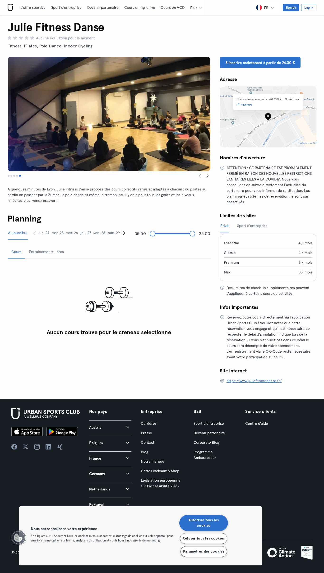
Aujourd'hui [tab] (17, 232)
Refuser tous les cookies (204, 538)
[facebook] (14, 447)
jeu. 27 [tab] (85, 232)
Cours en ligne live (139, 7)
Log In (308, 7)
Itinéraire (247, 104)
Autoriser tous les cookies (204, 523)
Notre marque (152, 461)
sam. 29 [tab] (113, 232)
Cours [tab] (16, 251)
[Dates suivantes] (124, 233)
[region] (140, 535)
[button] (110, 427)
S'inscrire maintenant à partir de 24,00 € (260, 62)
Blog (144, 451)
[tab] (8, 176)
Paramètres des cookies (203, 551)
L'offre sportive (33, 7)
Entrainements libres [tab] (46, 251)
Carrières (149, 423)
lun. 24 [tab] (43, 232)
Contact (147, 442)
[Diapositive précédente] (200, 176)
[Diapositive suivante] (207, 176)
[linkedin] (48, 447)
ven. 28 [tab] (99, 232)
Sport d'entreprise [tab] (252, 225)
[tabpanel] (109, 300)
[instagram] (37, 447)
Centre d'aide (256, 423)
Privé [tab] (224, 225)
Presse (146, 432)
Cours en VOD (173, 7)
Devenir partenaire (103, 7)
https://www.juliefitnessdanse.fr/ (254, 380)
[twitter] (25, 447)
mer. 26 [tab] (72, 232)
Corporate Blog (206, 442)
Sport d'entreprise (66, 7)
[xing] (60, 447)
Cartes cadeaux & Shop (160, 470)
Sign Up (291, 7)
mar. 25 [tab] (58, 232)
